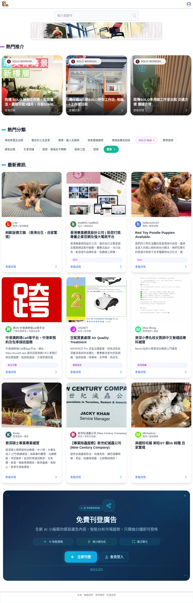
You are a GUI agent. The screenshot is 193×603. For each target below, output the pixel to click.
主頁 (79, 595)
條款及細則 (96, 569)
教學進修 (168, 140)
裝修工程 (79, 149)
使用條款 (99, 595)
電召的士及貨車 (40, 140)
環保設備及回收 (121, 140)
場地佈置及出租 (14, 140)
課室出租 (10, 149)
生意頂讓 (29, 149)
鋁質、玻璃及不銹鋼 (54, 149)
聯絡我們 (88, 595)
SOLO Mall (147, 140)
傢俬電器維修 (95, 140)
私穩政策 (111, 595)
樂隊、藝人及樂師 (68, 140)
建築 (96, 149)
